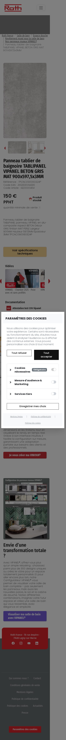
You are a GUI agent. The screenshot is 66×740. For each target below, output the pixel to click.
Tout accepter (46, 354)
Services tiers (23, 394)
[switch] (53, 382)
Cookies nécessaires (30, 369)
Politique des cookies (33, 423)
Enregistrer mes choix (32, 406)
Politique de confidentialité (41, 417)
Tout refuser (19, 353)
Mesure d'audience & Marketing (28, 382)
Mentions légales (16, 417)
